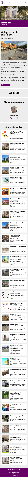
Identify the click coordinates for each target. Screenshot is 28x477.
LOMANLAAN (6, 85)
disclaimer (14, 473)
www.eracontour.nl (14, 472)
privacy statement (14, 475)
